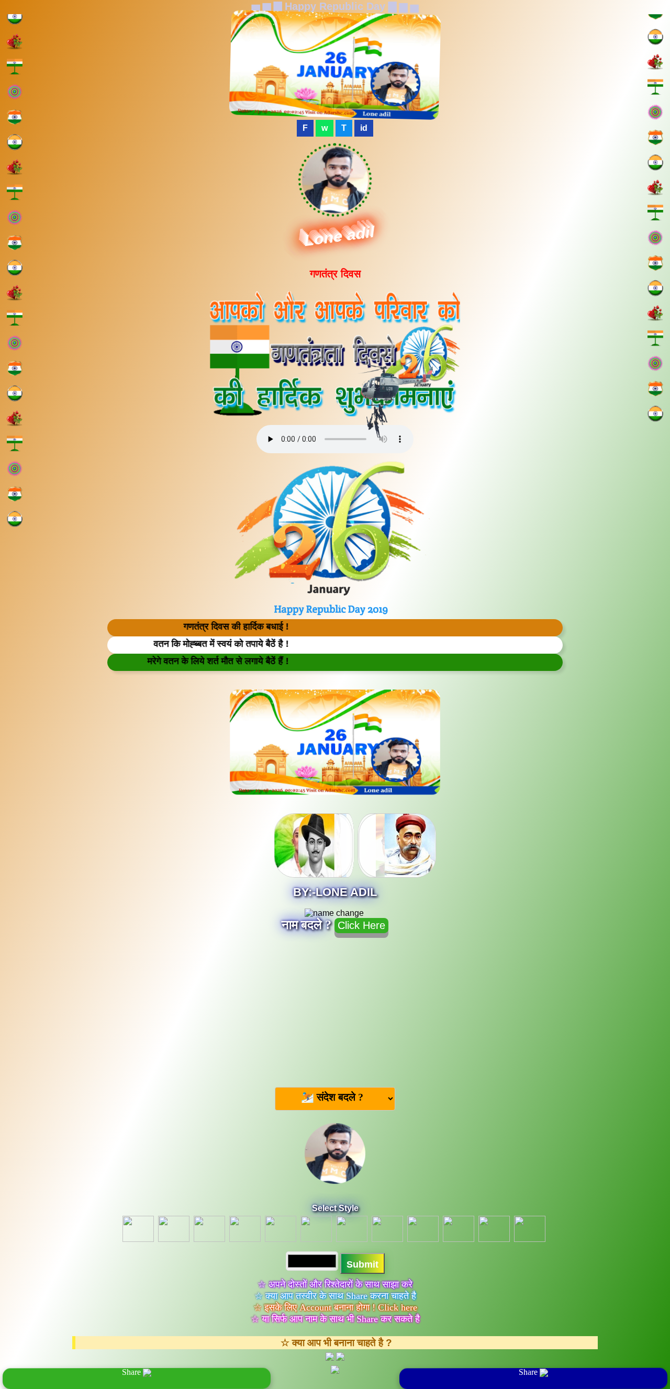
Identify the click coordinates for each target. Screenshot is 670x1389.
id (363, 128)
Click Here (361, 925)
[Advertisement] (335, 1008)
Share (132, 1372)
